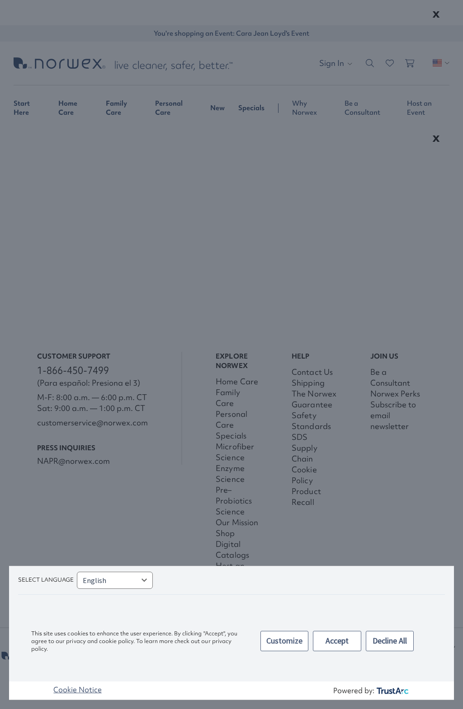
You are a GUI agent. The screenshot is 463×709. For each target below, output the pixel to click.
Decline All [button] (390, 640)
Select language (46, 579)
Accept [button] (337, 640)
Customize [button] (284, 640)
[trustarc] (391, 691)
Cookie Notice (77, 690)
